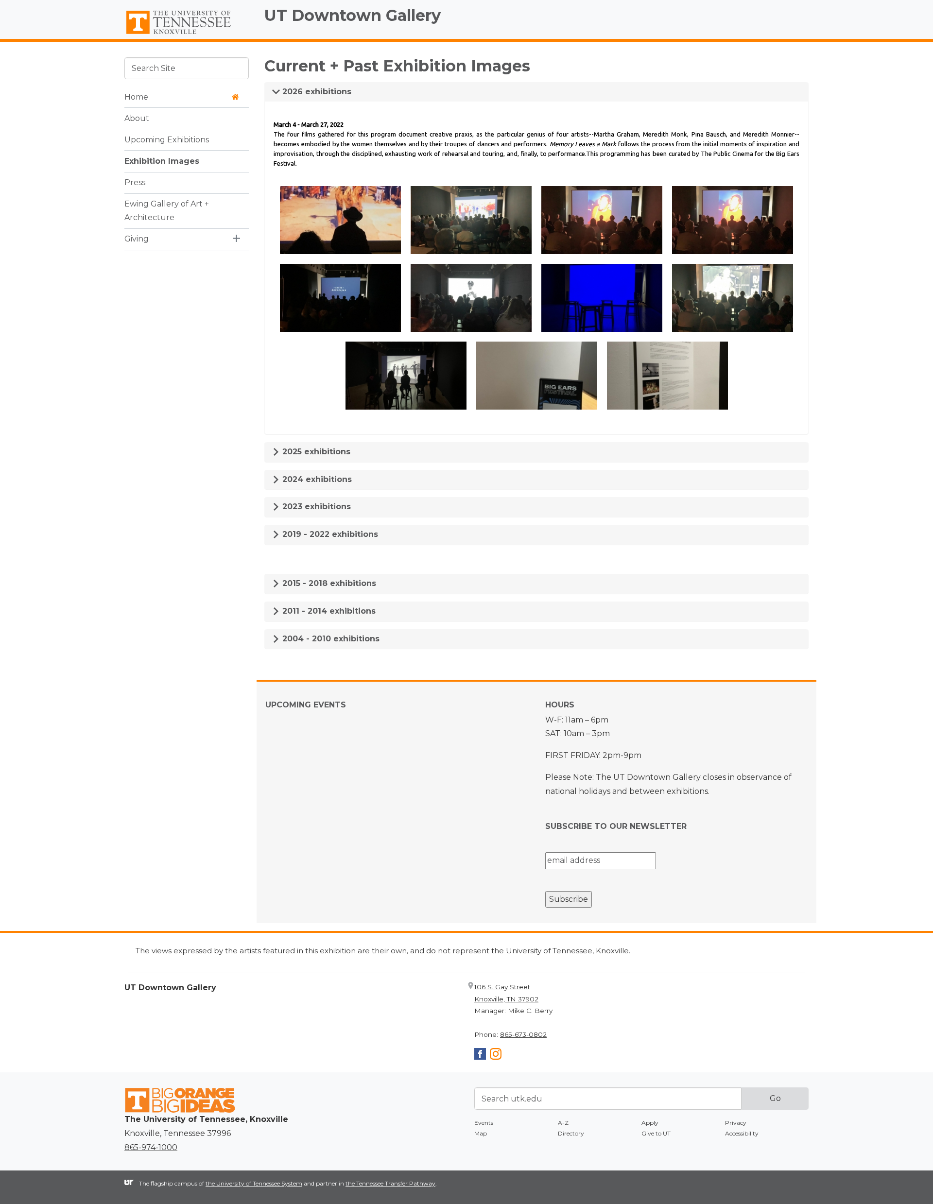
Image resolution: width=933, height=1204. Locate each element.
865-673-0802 (523, 1034)
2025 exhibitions (315, 451)
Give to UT (656, 1133)
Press (134, 182)
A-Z (563, 1122)
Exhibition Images (161, 160)
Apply (649, 1122)
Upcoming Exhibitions (166, 139)
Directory (571, 1133)
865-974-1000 (150, 1147)
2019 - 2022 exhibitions (329, 534)
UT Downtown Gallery (352, 15)
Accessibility (742, 1133)
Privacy (735, 1122)
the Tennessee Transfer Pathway (390, 1183)
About (136, 117)
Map (480, 1133)
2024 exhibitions (316, 479)
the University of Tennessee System (254, 1183)
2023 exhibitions (315, 506)
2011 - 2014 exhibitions (328, 611)
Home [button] (136, 96)
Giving (136, 238)
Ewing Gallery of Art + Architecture (166, 210)
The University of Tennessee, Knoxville (187, 34)
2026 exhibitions (315, 91)
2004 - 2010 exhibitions (330, 638)
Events (483, 1122)
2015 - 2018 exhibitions (328, 583)
